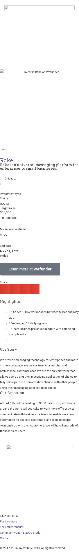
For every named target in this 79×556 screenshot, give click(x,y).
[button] (5, 289)
